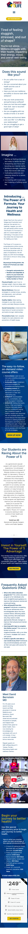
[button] (14, 12)
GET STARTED (14, 918)
